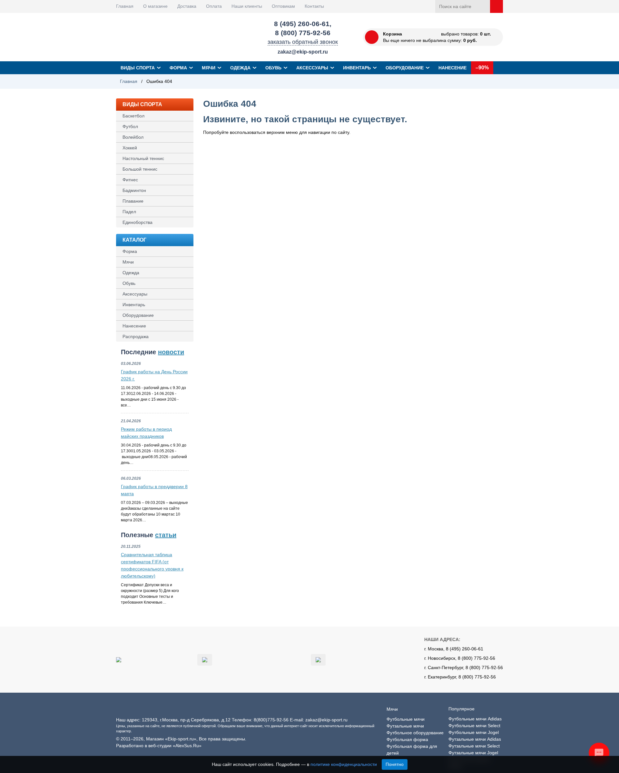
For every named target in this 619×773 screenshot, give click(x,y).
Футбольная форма (407, 739)
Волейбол (133, 137)
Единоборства (137, 222)
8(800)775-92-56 (271, 719)
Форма (178, 67)
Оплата (214, 6)
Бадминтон (134, 190)
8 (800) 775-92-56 (302, 32)
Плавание (133, 201)
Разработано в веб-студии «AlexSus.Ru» (158, 745)
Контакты (314, 6)
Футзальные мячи (405, 725)
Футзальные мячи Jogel (473, 752)
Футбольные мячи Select (474, 725)
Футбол (130, 126)
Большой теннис (140, 169)
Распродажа (136, 336)
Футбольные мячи (406, 719)
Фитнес (130, 179)
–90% (482, 67)
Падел (129, 211)
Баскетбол (133, 115)
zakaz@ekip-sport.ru (303, 52)
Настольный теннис (143, 158)
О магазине (155, 6)
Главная (124, 6)
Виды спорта (138, 67)
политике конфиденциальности (343, 764)
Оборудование (405, 67)
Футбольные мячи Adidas (475, 718)
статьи (165, 534)
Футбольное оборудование (415, 732)
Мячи (208, 67)
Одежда (240, 67)
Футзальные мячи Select (474, 745)
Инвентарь (357, 67)
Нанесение (452, 67)
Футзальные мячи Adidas (474, 739)
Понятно (395, 764)
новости (171, 352)
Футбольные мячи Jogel (473, 732)
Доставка (186, 6)
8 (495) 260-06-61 (301, 23)
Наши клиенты (246, 6)
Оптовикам (283, 6)
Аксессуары (312, 67)
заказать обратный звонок (303, 42)
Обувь (273, 67)
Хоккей (130, 147)
